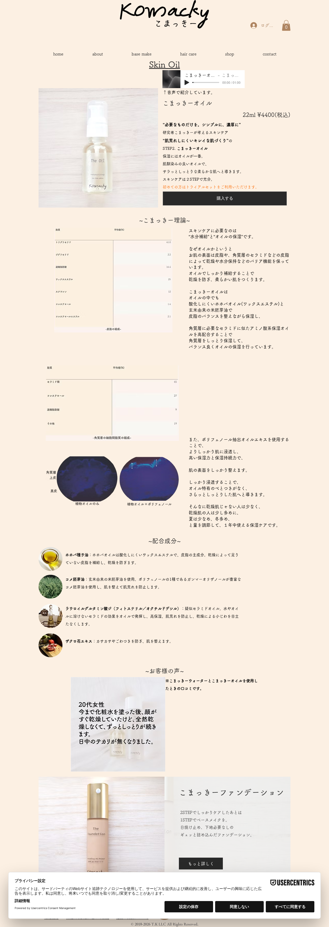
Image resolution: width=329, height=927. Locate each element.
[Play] (187, 82)
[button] (286, 25)
